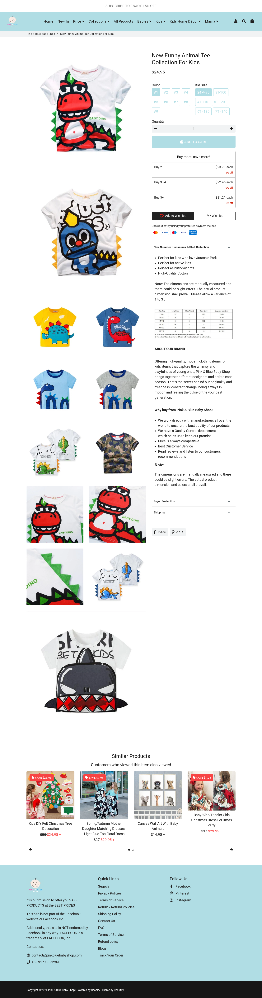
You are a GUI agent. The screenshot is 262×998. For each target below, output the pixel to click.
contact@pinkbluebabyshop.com (56, 955)
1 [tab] (129, 850)
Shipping (159, 512)
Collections (98, 21)
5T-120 (219, 102)
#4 (186, 92)
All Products (123, 21)
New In (63, 21)
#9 (156, 111)
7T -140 (221, 111)
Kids (159, 21)
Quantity (158, 121)
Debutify (119, 989)
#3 (176, 92)
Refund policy (108, 941)
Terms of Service (111, 900)
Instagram (183, 900)
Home (48, 21)
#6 (166, 102)
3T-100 (220, 92)
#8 (186, 102)
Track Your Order (110, 955)
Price (77, 21)
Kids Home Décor (184, 21)
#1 (156, 92)
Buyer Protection (165, 501)
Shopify (95, 989)
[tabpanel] (50, 804)
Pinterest (182, 893)
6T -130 (203, 111)
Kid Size (201, 85)
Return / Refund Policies (116, 907)
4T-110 (202, 102)
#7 (176, 102)
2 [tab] (133, 850)
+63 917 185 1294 (45, 962)
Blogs (102, 948)
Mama (210, 21)
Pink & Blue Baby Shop (40, 33)
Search (103, 886)
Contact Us (106, 921)
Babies (143, 21)
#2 (166, 92)
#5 (156, 102)
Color (156, 85)
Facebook (182, 886)
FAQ (101, 928)
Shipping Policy (109, 914)
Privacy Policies (110, 893)
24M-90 (203, 92)
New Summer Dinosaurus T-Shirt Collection (181, 247)
